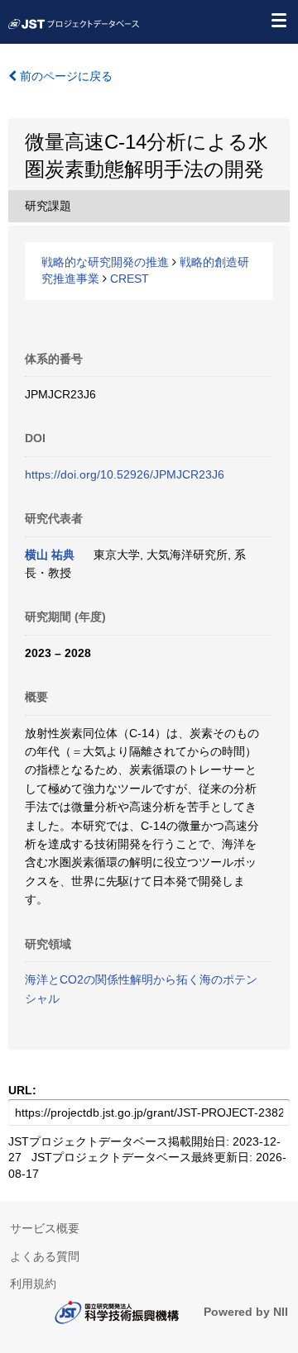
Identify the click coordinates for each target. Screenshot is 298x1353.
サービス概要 (44, 1228)
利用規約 (33, 1283)
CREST (129, 278)
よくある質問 (44, 1256)
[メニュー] (278, 19)
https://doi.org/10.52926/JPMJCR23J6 (124, 474)
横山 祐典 (49, 554)
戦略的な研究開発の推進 (105, 262)
